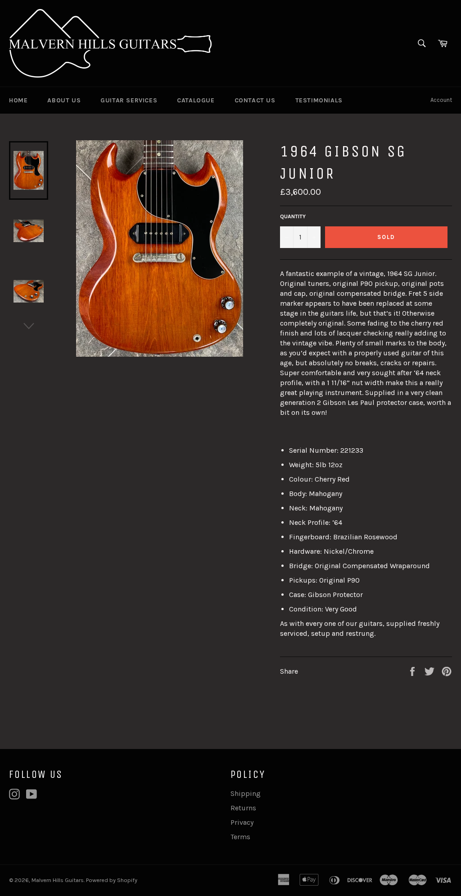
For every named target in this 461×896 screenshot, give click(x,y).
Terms (240, 836)
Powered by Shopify (111, 880)
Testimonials (319, 100)
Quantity (293, 216)
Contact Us (255, 100)
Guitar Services (128, 100)
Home (18, 100)
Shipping (245, 793)
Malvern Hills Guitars (58, 880)
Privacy (241, 822)
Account (441, 99)
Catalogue (195, 100)
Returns (243, 808)
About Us (64, 100)
